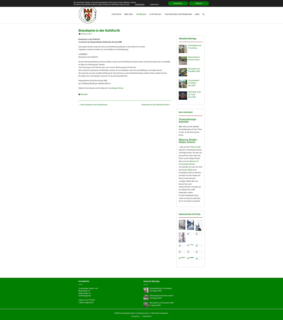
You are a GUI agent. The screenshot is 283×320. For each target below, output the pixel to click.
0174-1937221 (90, 300)
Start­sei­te (116, 14)
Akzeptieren (178, 3)
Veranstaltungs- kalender (188, 120)
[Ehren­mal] (182, 246)
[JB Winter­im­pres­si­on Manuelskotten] (190, 225)
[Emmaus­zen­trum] (190, 253)
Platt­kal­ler (155, 14)
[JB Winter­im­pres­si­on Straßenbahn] (182, 238)
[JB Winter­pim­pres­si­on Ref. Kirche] (199, 238)
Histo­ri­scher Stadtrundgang (178, 14)
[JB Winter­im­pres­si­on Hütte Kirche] (199, 225)
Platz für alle (195, 147)
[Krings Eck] (190, 245)
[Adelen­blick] (182, 258)
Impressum (135, 316)
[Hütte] (199, 253)
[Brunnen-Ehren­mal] (199, 246)
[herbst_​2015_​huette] (199, 259)
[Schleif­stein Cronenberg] (190, 258)
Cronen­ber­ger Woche (115, 88)
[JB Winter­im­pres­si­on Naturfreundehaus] (182, 225)
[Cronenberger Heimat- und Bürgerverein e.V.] (87, 14)
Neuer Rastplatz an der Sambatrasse (92, 105)
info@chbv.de (89, 303)
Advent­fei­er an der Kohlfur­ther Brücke (156, 105)
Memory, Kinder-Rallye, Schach (188, 140)
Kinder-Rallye (187, 170)
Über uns (128, 14)
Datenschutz (147, 316)
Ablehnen (199, 3)
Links (197, 14)
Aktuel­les (141, 14)
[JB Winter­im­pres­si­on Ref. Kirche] (190, 238)
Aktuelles (84, 94)
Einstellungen (139, 4)
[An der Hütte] (182, 253)
